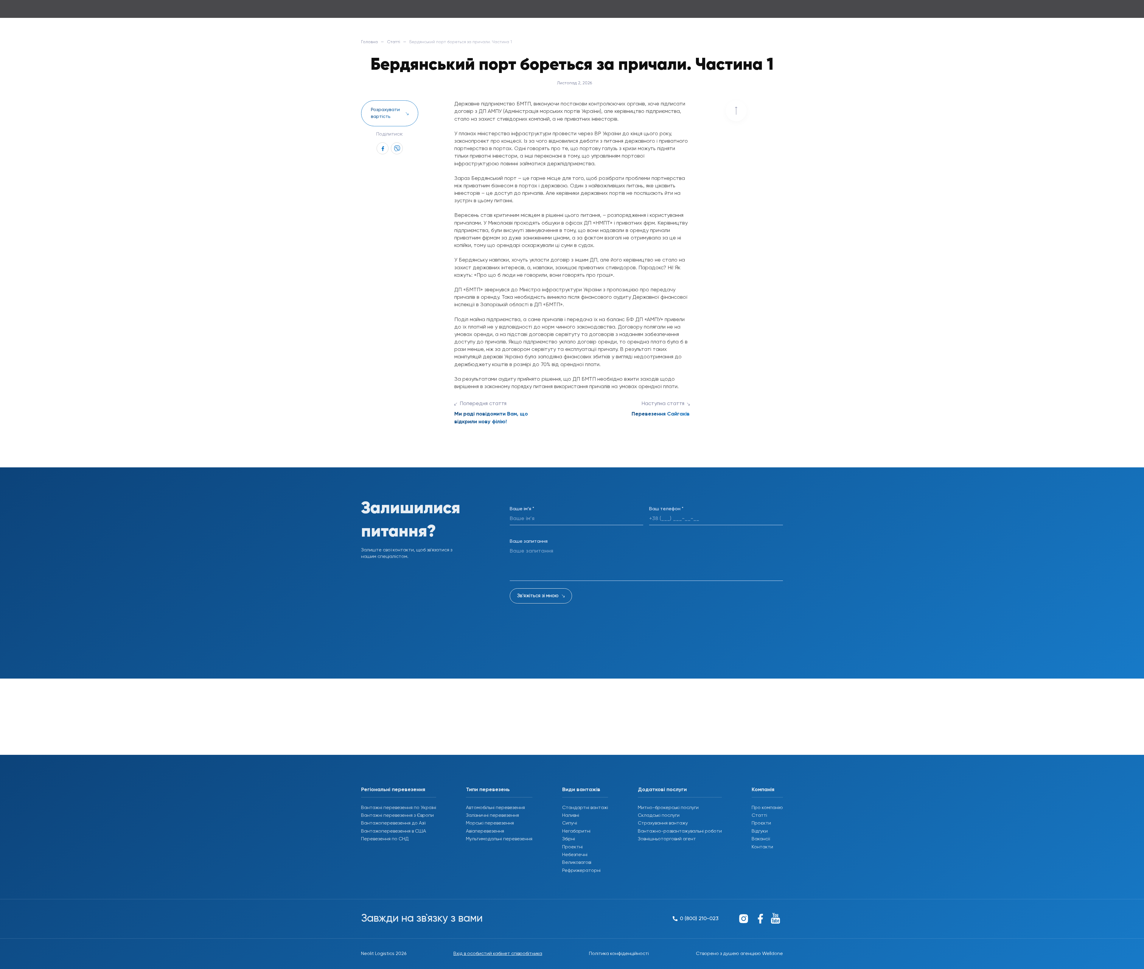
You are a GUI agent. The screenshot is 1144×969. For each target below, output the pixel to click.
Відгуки (760, 831)
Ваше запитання (529, 541)
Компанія (763, 789)
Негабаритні (576, 831)
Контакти (762, 847)
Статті (393, 42)
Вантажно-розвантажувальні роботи (680, 831)
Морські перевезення (490, 823)
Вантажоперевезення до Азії (393, 823)
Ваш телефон (666, 509)
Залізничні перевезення (492, 815)
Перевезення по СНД (385, 839)
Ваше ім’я (522, 509)
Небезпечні (574, 855)
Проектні (572, 847)
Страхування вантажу (663, 823)
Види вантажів (581, 789)
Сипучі (569, 823)
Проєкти (761, 823)
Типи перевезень (488, 789)
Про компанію (767, 807)
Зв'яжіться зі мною (538, 595)
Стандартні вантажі (585, 807)
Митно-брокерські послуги (668, 807)
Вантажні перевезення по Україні (398, 807)
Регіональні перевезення (393, 789)
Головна (369, 42)
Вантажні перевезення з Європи (397, 815)
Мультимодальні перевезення (499, 839)
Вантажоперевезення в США (393, 831)
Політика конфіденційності (619, 953)
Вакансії (761, 839)
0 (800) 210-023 (761, 11)
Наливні (570, 815)
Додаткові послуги (662, 789)
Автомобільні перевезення (495, 807)
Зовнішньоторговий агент (667, 839)
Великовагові (576, 862)
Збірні (568, 839)
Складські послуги (659, 815)
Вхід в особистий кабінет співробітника (497, 953)
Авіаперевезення (485, 831)
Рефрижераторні (581, 870)
